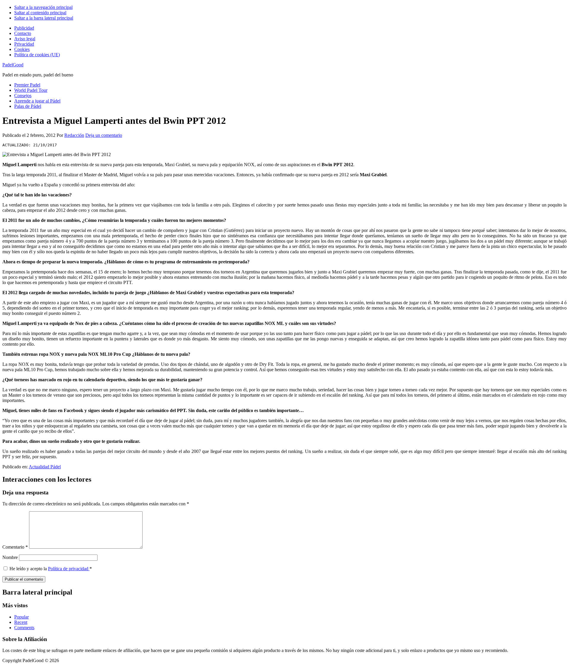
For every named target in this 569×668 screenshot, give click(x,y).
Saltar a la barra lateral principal (43, 17)
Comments (24, 627)
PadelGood (12, 64)
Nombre (10, 557)
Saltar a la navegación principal (43, 7)
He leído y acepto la (50, 568)
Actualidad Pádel (45, 466)
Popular (21, 616)
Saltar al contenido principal (40, 12)
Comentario (15, 547)
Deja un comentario (103, 135)
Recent (20, 622)
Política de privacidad (68, 568)
